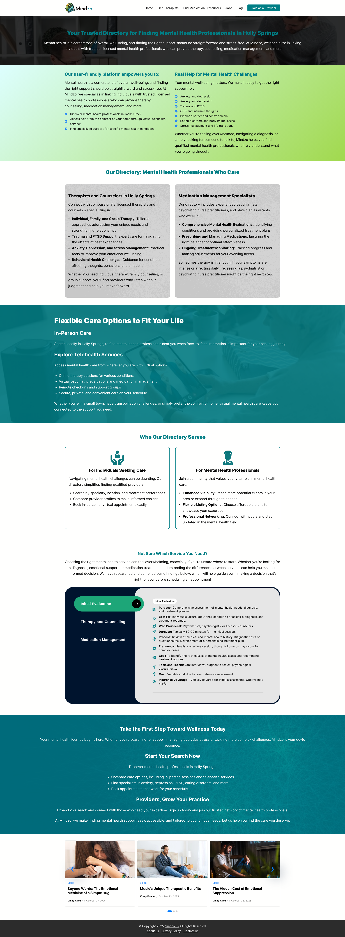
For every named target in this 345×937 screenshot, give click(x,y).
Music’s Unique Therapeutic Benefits (170, 888)
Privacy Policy (171, 931)
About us (153, 931)
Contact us (190, 931)
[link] (100, 873)
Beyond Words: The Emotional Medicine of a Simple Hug (93, 890)
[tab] (109, 604)
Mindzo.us (172, 926)
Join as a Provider (264, 8)
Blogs (71, 882)
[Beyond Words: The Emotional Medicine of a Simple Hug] (100, 843)
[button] (72, 869)
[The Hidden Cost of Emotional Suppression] (245, 843)
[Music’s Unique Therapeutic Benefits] (172, 843)
